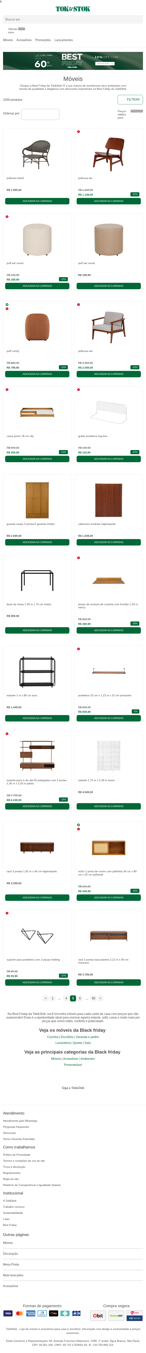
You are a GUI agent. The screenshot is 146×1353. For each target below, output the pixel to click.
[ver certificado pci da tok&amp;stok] (135, 1315)
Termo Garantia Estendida (19, 1138)
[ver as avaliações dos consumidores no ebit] (98, 1315)
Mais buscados (13, 1275)
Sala (87, 1042)
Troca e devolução (14, 1166)
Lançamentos (64, 40)
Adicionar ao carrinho (37, 201)
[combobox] (40, 114)
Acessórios (24, 40)
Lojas (6, 1218)
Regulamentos (12, 1172)
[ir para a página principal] (73, 8)
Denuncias (9, 1132)
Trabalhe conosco (14, 1206)
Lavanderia (63, 1042)
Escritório (67, 1037)
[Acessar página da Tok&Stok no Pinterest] (78, 1096)
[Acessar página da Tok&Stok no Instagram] (68, 1096)
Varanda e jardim (87, 1037)
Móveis (8, 40)
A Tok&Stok (10, 1200)
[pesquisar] (138, 19)
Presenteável (73, 1064)
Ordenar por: (11, 113)
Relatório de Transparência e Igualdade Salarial (31, 1185)
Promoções (43, 40)
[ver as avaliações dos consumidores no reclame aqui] (116, 1315)
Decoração (10, 1253)
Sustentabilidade (13, 1212)
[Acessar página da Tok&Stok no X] (89, 1096)
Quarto (77, 1042)
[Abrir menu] (24, 9)
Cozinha (53, 1037)
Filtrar (133, 99)
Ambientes (87, 1058)
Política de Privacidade (16, 1154)
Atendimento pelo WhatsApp (20, 1120)
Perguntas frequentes (16, 1126)
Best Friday (10, 1224)
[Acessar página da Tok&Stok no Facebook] (57, 1096)
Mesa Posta (11, 1264)
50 (93, 998)
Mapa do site (11, 1178)
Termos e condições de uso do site (24, 1160)
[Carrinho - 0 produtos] (140, 9)
